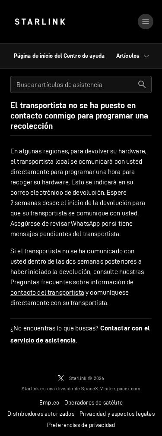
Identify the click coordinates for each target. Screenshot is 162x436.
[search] (142, 84)
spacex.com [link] (127, 388)
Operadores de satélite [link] (93, 402)
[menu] (145, 21)
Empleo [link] (49, 402)
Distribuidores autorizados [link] (40, 413)
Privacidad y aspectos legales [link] (117, 413)
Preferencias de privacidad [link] (81, 424)
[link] (40, 21)
